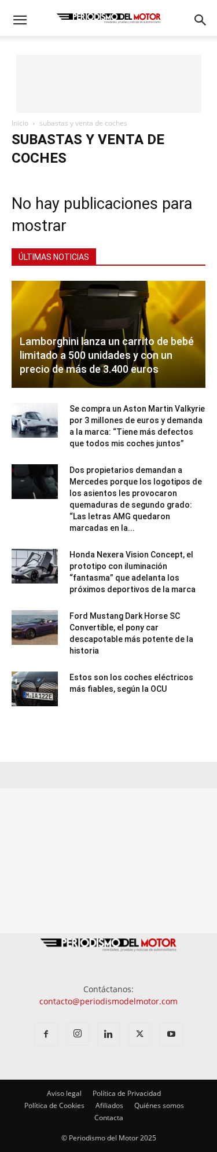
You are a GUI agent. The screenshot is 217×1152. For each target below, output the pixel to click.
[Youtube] (171, 1034)
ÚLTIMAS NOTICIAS (54, 257)
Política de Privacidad (127, 1093)
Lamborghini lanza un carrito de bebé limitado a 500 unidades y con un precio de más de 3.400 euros (107, 355)
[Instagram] (77, 1033)
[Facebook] (46, 1034)
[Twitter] (140, 1034)
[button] (19, 20)
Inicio (20, 123)
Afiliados (109, 1105)
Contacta (108, 1117)
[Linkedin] (108, 1034)
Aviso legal (64, 1093)
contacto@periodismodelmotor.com (108, 1001)
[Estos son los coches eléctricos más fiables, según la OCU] (35, 689)
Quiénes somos (159, 1105)
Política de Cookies (54, 1105)
